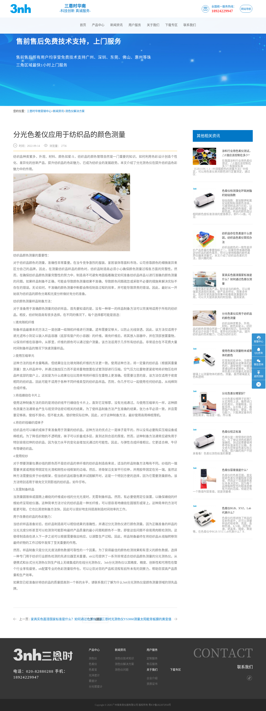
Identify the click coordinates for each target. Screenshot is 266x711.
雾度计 (93, 681)
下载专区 (171, 25)
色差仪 (93, 664)
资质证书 (152, 684)
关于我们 (153, 25)
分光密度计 (95, 686)
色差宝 (93, 669)
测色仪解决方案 (75, 111)
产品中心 (98, 25)
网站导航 (246, 8)
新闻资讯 (116, 25)
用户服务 (135, 25)
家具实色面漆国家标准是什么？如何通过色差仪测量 (66, 619)
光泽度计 (94, 675)
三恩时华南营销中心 (39, 111)
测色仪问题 (122, 669)
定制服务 (152, 658)
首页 (83, 25)
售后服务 (152, 664)
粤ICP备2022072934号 (160, 705)
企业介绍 (152, 678)
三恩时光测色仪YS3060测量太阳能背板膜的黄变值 (136, 619)
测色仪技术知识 (124, 658)
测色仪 (93, 658)
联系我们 (189, 25)
